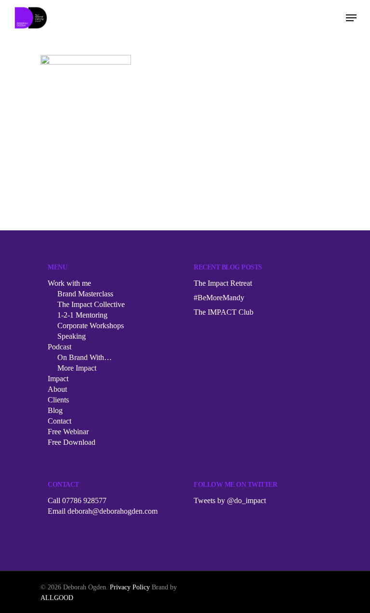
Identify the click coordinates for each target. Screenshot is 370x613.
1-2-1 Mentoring (82, 315)
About (57, 389)
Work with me (69, 283)
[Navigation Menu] (351, 18)
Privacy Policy (130, 587)
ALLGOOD (56, 597)
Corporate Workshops (90, 325)
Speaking (71, 336)
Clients (58, 400)
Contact (59, 421)
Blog (55, 410)
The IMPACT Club (223, 312)
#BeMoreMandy (219, 297)
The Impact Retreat (223, 283)
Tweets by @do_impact (230, 500)
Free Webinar (68, 431)
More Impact (76, 368)
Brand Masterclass (85, 294)
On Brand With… (84, 357)
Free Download (71, 442)
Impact (58, 378)
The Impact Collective (91, 304)
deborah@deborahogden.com (112, 511)
